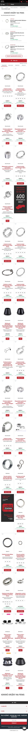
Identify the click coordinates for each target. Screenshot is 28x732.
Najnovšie (24, 65)
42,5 (3, 601)
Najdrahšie (17, 65)
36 (18, 600)
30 (8, 292)
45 (18, 98)
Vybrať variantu (7, 105)
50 (20, 98)
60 (24, 98)
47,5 (5, 601)
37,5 (20, 523)
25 (4, 292)
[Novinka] (7, 622)
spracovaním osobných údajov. (14, 727)
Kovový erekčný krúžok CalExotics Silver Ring (18, 21)
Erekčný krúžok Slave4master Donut (17, 33)
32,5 (18, 523)
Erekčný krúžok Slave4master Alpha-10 (17, 47)
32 (10, 292)
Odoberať (14, 723)
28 (6, 292)
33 (16, 600)
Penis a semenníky (14, 7)
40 (16, 98)
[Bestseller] (7, 661)
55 (22, 98)
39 (20, 600)
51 (24, 600)
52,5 (7, 601)
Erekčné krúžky (23, 7)
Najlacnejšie (10, 65)
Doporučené (4, 65)
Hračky (7, 7)
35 (16, 252)
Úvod (2, 7)
